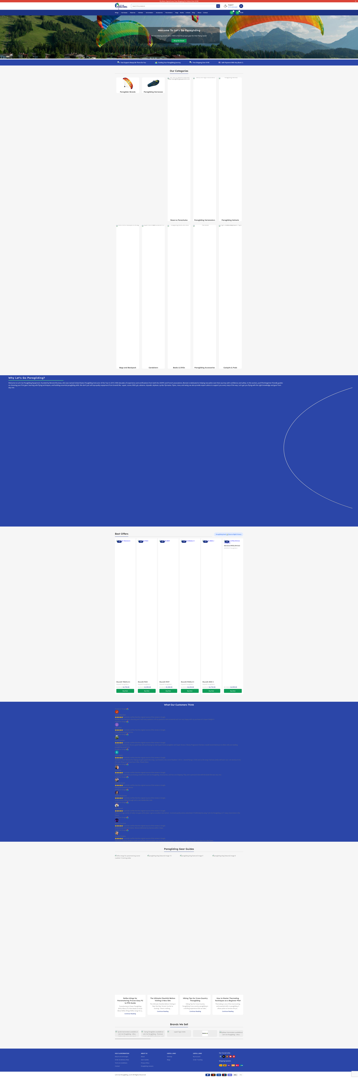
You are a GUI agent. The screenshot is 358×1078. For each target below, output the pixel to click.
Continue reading (130, 1014)
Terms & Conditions (121, 1063)
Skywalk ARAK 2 (208, 682)
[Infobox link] (230, 6)
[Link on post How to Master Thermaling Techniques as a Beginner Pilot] (227, 925)
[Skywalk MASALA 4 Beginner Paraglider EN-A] (190, 610)
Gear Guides (145, 1060)
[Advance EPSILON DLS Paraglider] (233, 542)
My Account (196, 1056)
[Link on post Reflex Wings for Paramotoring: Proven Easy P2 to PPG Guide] (130, 925)
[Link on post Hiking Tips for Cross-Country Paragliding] (195, 925)
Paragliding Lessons (147, 1066)
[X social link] (223, 1056)
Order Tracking (197, 1060)
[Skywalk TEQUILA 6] (125, 610)
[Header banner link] (179, 1)
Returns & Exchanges (121, 1056)
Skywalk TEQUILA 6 (123, 682)
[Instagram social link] (227, 1056)
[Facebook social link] (220, 1056)
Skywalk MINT (164, 682)
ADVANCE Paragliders (230, 548)
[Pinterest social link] (233, 1056)
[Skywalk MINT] (168, 610)
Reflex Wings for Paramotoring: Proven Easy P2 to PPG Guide (130, 1000)
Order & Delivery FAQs (122, 1060)
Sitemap (169, 1056)
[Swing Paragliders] (153, 1033)
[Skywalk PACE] (147, 610)
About (143, 1056)
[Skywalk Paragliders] (205, 1033)
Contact (117, 1066)
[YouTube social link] (230, 1056)
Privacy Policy (145, 1063)
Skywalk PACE (143, 682)
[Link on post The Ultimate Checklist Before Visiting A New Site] (162, 925)
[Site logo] (121, 6)
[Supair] (179, 1033)
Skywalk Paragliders (122, 684)
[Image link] (231, 1065)
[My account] (241, 6)
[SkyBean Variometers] (231, 1033)
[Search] (218, 6)
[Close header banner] (355, 1)
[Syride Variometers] (127, 1033)
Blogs (168, 1060)
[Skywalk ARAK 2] (211, 610)
